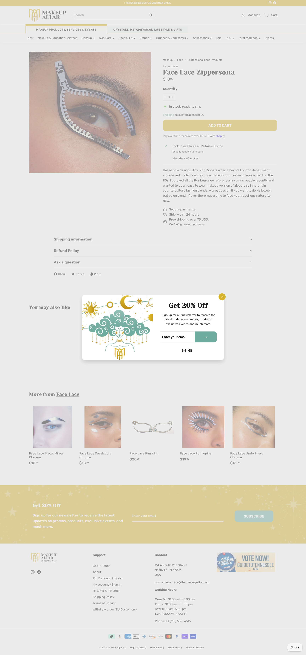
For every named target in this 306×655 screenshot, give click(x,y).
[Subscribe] (206, 336)
